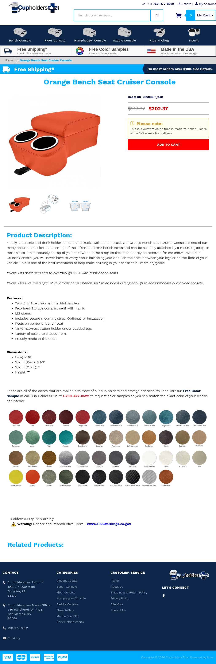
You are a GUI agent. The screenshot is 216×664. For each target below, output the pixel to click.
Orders (185, 3)
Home (9, 60)
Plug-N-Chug (159, 40)
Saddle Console (124, 40)
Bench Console (20, 40)
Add (168, 145)
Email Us (14, 638)
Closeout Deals (67, 580)
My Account (207, 3)
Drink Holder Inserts (70, 622)
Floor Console (55, 40)
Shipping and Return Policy (129, 592)
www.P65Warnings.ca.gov (109, 524)
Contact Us (118, 610)
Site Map (117, 604)
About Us (117, 586)
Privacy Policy (120, 598)
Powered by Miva (201, 657)
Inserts (194, 40)
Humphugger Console (90, 40)
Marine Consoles (68, 616)
